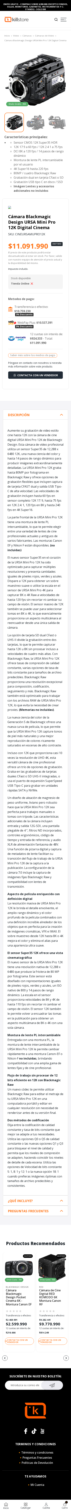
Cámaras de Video (44, 35)
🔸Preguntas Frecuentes (35, 1457)
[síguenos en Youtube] (42, 1431)
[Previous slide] (10, 79)
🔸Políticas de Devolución (35, 1463)
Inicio (7, 35)
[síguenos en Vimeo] (34, 1431)
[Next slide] (61, 79)
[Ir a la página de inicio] (16, 19)
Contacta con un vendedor (37, 375)
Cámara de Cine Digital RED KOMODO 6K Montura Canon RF (50, 1297)
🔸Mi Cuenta (35, 1485)
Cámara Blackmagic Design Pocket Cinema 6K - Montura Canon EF (19, 1297)
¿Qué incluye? (20, 1201)
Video (16, 35)
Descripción (19, 415)
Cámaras (27, 35)
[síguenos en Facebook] (25, 1431)
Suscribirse (52, 1385)
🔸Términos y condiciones (35, 1452)
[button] (5, 1358)
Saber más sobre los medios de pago (32, 355)
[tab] (35, 415)
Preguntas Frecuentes (28, 1211)
